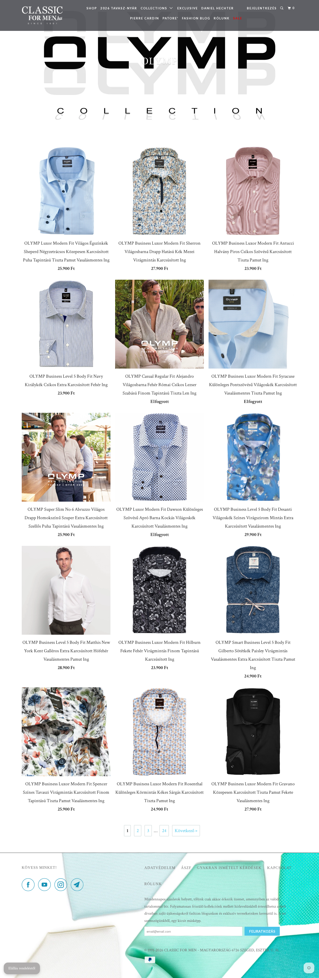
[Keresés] (282, 8)
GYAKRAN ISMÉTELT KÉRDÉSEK (229, 868)
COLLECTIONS (155, 8)
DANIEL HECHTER (217, 8)
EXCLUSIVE (187, 8)
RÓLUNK (222, 18)
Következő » (186, 831)
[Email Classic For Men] (78, 884)
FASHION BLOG (196, 18)
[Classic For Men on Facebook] (29, 884)
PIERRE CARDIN (144, 18)
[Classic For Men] (46, 15)
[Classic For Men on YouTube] (45, 884)
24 (164, 831)
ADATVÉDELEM (159, 868)
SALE (237, 18)
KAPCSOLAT (279, 868)
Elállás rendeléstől (21, 968)
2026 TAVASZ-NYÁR (118, 8)
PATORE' (170, 18)
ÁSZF (186, 868)
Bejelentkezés (262, 8)
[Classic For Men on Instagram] (62, 884)
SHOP (91, 8)
